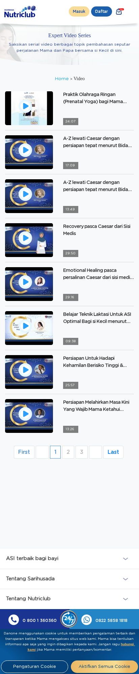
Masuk (79, 11)
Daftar (101, 11)
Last (113, 452)
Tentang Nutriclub (28, 598)
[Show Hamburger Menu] (132, 11)
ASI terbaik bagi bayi (32, 558)
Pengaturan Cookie (34, 667)
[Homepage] (21, 11)
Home (62, 78)
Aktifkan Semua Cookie (104, 667)
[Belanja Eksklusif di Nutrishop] (119, 11)
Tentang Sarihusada (30, 578)
